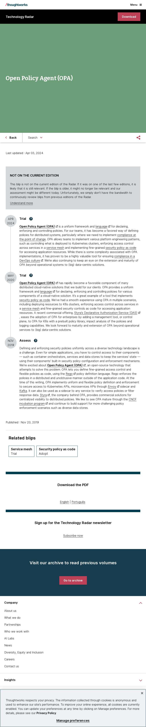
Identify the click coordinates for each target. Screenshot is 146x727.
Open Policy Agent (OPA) (37, 226)
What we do (12, 617)
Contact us (11, 666)
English (64, 502)
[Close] (142, 693)
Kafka (23, 390)
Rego (69, 373)
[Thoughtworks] (16, 5)
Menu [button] (133, 4)
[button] (31, 219)
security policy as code (121, 247)
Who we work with (16, 631)
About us (10, 610)
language (101, 226)
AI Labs (9, 638)
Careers (9, 659)
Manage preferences (73, 720)
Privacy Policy (46, 713)
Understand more (21, 203)
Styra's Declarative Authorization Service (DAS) (105, 312)
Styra (43, 395)
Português (78, 502)
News (8, 645)
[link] (129, 16)
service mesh (55, 247)
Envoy (112, 386)
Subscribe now (73, 535)
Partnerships (12, 624)
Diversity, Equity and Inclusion (23, 652)
